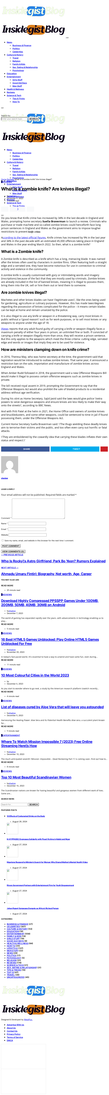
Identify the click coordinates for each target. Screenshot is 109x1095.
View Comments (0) (13, 551)
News (9, 42)
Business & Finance (21, 45)
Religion (16, 61)
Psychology (18, 70)
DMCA (10, 1040)
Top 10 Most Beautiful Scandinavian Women (36, 777)
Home (3, 179)
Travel (15, 58)
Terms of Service (15, 1037)
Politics (16, 48)
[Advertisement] (54, 157)
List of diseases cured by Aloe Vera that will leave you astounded (52, 707)
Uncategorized (16, 977)
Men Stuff (17, 86)
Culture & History (15, 55)
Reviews (11, 92)
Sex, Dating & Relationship (25, 67)
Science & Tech (14, 95)
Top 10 (10, 972)
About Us (11, 1028)
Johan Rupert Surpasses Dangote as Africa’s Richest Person (33, 908)
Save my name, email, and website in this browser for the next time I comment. (39, 540)
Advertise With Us (15, 1025)
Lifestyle (12, 948)
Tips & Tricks (18, 98)
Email (4, 529)
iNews (5, 328)
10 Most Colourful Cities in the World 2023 (35, 675)
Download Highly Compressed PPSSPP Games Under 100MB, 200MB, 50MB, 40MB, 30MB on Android (50, 603)
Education (12, 73)
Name (4, 523)
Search (33, 118)
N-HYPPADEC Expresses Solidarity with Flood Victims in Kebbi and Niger (38, 839)
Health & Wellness (15, 89)
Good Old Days (19, 83)
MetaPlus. (28, 1019)
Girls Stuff (17, 80)
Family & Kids (18, 64)
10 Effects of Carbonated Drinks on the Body (26, 816)
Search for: (6, 116)
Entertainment (14, 76)
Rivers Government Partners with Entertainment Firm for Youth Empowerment (40, 885)
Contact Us (12, 1031)
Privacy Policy (13, 1034)
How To (16, 101)
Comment (6, 518)
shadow (12, 196)
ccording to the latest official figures (24, 237)
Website (4, 535)
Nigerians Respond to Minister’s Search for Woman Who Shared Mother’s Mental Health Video (47, 862)
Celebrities (17, 51)
